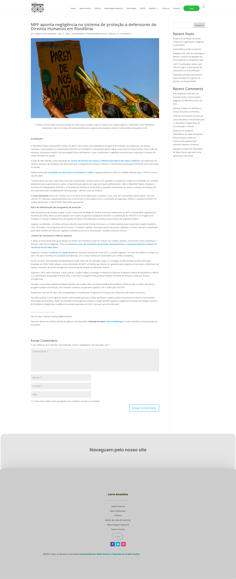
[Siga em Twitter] (118, 544)
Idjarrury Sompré (180, 108)
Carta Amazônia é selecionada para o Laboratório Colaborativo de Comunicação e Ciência (188, 123)
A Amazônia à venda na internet (187, 49)
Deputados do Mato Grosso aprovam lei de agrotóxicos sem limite (188, 152)
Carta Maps (131, 8)
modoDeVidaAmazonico (96, 33)
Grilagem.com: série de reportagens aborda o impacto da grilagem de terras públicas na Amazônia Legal (188, 56)
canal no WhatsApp (114, 321)
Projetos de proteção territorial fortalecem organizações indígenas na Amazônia (188, 41)
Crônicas (165, 8)
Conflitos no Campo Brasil (61, 252)
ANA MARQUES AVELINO (184, 93)
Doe (191, 8)
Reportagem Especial (113, 8)
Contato (176, 8)
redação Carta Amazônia (45, 33)
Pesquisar (199, 25)
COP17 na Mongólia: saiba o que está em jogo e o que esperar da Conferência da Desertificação (187, 67)
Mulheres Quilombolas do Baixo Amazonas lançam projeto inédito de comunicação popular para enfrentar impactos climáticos (188, 137)
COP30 (142, 8)
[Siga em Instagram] (123, 544)
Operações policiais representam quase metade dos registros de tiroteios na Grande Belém (187, 78)
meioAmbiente (78, 33)
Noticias (112, 33)
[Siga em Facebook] (112, 544)
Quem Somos (85, 8)
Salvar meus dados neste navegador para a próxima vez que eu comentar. (67, 401)
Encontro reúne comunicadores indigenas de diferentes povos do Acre (187, 100)
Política (97, 8)
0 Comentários (124, 33)
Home (73, 8)
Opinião (152, 8)
